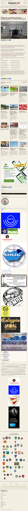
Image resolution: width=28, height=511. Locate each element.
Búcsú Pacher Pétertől (4, 129)
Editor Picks (23, 367)
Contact (2, 505)
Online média (6, 372)
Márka (13, 371)
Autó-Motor (12, 6)
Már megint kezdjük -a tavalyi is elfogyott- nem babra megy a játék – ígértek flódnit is (5, 94)
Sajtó (22, 372)
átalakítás (10, 375)
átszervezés (12, 375)
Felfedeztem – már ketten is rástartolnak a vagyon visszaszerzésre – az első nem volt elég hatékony (23, 95)
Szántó (14, 3)
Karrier (3, 371)
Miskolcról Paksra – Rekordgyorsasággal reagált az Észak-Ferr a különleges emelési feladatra (14, 113)
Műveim (17, 371)
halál (18, 370)
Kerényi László (8, 371)
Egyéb (11, 110)
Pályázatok (13, 372)
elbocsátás (9, 369)
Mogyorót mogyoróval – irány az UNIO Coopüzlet (14, 94)
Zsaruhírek (11, 374)
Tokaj (10, 452)
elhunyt (12, 369)
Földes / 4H (8, 370)
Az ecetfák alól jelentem (5, 92)
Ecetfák (2, 6)
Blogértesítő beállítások (3, 504)
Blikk (19, 366)
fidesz (5, 370)
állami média (3, 375)
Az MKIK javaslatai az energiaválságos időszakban (13, 149)
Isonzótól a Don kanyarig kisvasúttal (4, 112)
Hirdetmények (22, 370)
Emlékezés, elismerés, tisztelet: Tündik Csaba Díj (5, 149)
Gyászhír (15, 370)
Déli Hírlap (24, 6)
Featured (15, 369)
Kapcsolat (25, 0)
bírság (22, 366)
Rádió (18, 372)
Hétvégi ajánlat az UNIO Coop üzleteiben (23, 112)
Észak (16, 6)
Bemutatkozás (2, 503)
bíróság (24, 366)
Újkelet (23, 374)
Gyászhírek (19, 6)
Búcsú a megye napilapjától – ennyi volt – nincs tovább (22, 149)
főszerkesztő (11, 370)
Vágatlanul (6, 6)
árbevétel (7, 375)
